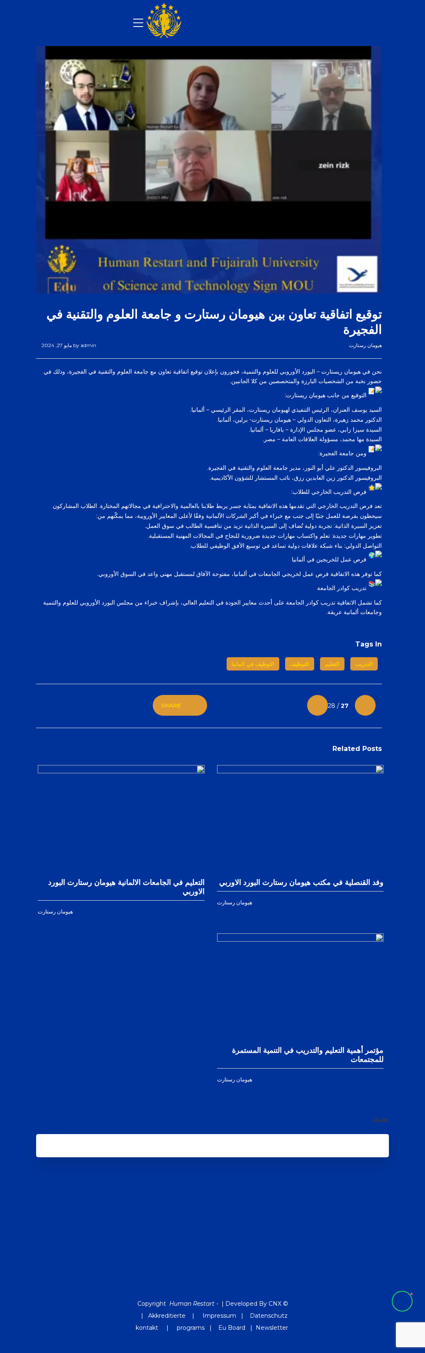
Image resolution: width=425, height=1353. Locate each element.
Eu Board (231, 1327)
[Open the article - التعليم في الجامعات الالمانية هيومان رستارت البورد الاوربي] (163, 818)
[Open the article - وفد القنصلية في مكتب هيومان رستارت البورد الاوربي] (341, 818)
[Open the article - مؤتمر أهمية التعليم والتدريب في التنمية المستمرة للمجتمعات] (341, 986)
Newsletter (272, 1327)
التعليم (332, 664)
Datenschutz (269, 1315)
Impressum (219, 1315)
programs (191, 1327)
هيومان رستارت (365, 345)
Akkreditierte (167, 1315)
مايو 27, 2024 (57, 345)
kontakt (148, 1327)
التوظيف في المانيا (253, 664)
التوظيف (299, 664)
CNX (275, 1303)
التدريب (364, 664)
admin (84, 345)
